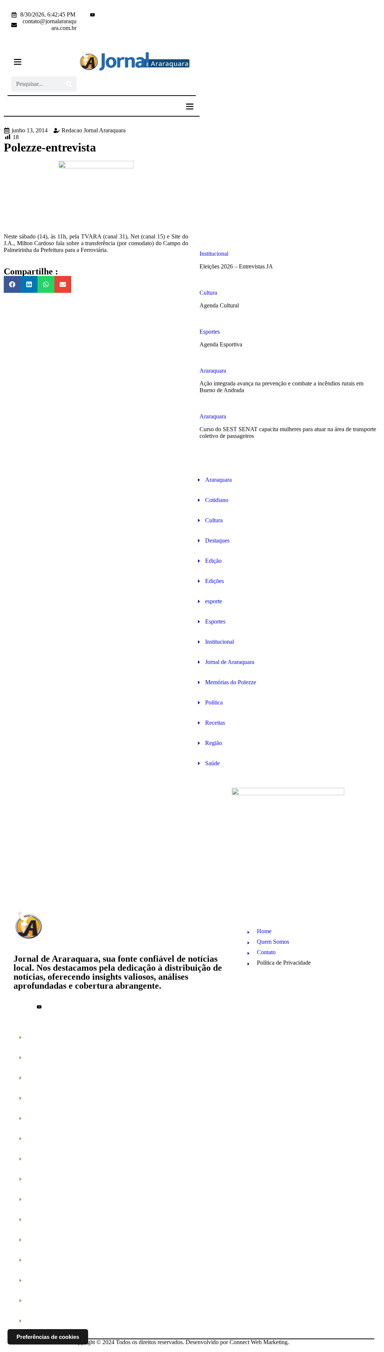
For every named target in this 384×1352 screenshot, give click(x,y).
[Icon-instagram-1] (85, 14)
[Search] (69, 83)
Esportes (210, 331)
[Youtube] (92, 14)
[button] (17, 61)
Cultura (208, 292)
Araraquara (213, 370)
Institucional (214, 253)
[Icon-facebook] (78, 14)
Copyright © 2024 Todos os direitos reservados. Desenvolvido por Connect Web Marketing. (180, 1342)
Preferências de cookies (47, 1337)
